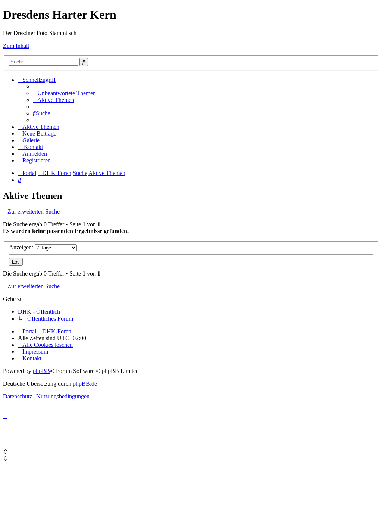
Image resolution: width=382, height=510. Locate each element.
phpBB (41, 371)
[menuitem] (64, 93)
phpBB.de (85, 383)
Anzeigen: (22, 247)
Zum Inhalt (16, 46)
